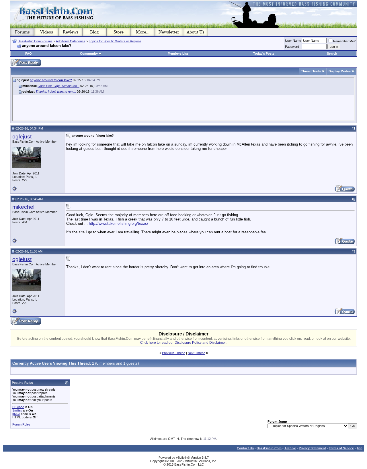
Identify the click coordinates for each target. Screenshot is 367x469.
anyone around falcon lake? (51, 80)
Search (332, 53)
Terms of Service (341, 448)
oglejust (22, 137)
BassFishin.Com (269, 448)
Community (89, 53)
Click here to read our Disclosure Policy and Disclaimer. (183, 343)
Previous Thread (173, 353)
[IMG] (16, 414)
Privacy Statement (312, 448)
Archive (290, 448)
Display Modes (340, 71)
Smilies (17, 410)
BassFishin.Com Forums (35, 41)
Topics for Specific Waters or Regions (115, 41)
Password (292, 46)
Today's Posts (263, 53)
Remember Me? (344, 41)
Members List (178, 53)
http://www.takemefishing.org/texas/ (118, 223)
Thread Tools (311, 71)
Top (359, 448)
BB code (18, 407)
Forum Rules (21, 424)
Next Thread (196, 353)
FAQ (28, 53)
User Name (293, 40)
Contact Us (245, 448)
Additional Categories (70, 41)
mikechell (24, 207)
